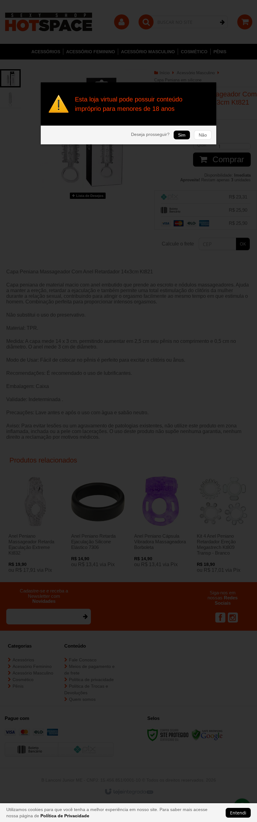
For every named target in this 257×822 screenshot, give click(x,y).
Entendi (238, 813)
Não (203, 134)
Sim (182, 134)
